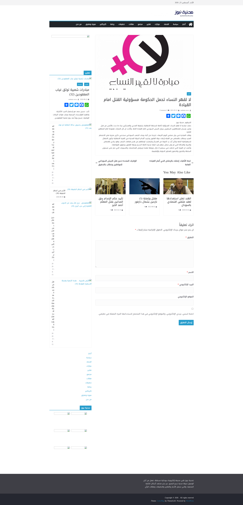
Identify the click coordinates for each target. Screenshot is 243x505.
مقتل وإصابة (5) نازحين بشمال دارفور (146, 200)
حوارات (157, 24)
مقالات (131, 24)
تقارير (149, 24)
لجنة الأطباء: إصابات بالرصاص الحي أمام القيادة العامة (170, 163)
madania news (184, 110)
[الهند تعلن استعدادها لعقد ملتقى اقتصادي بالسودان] (178, 180)
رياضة (112, 24)
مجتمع (140, 24)
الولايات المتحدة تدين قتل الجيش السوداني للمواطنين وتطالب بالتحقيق (117, 163)
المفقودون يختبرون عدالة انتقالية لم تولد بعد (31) (53, 147)
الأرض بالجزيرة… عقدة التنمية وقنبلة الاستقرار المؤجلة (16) (52, 306)
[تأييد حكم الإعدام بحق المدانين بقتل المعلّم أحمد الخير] (110, 180)
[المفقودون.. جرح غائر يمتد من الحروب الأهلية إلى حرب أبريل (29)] (74, 239)
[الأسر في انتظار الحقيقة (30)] (79, 194)
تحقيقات (121, 24)
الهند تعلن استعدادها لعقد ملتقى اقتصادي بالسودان (179, 201)
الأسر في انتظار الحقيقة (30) (59, 192)
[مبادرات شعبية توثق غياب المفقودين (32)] (70, 78)
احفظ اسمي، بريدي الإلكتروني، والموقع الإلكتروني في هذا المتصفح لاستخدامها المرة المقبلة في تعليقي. (146, 314)
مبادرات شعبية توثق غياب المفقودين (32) (72, 92)
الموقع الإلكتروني (186, 297)
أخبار (184, 24)
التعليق (190, 237)
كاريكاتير (103, 24)
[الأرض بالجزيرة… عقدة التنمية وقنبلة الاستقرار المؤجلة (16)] (74, 313)
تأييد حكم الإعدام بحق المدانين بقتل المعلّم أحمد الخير (111, 201)
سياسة (175, 24)
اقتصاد (166, 24)
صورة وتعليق (91, 24)
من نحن (79, 24)
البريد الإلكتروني (186, 284)
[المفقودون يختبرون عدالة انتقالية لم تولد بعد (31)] (74, 154)
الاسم (190, 272)
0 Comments (163, 110)
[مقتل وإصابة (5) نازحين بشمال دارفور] (144, 180)
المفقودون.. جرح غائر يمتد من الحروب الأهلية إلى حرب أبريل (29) (52, 232)
